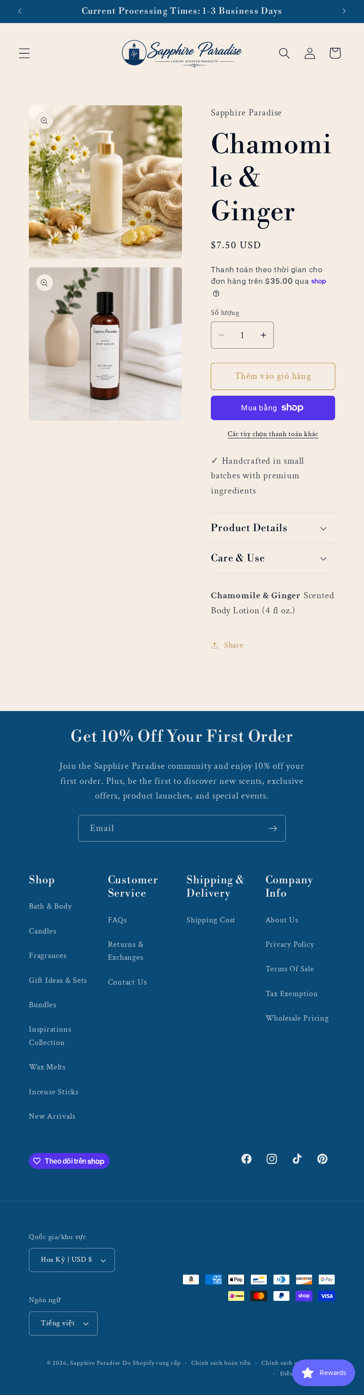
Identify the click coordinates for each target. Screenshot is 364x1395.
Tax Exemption (291, 994)
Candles (42, 931)
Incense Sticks (54, 1092)
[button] (24, 53)
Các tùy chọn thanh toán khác (273, 433)
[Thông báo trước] (19, 11)
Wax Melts (47, 1067)
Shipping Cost (211, 920)
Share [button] (234, 645)
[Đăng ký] (272, 828)
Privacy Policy (289, 944)
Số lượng (225, 313)
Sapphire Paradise (95, 1363)
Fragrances (48, 955)
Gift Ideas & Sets (58, 980)
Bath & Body (50, 906)
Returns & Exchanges (126, 950)
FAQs (117, 920)
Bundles (42, 1005)
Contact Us (127, 982)
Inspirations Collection (50, 1035)
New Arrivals (52, 1116)
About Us (281, 920)
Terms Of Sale (289, 969)
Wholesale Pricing (297, 1018)
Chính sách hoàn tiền (220, 1363)
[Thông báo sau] (344, 11)
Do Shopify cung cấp (151, 1363)
